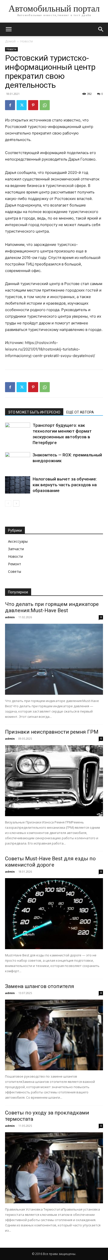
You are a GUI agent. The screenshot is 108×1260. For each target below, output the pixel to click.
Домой (10, 41)
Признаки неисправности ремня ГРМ (51, 732)
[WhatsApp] (45, 105)
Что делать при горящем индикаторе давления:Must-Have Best (52, 607)
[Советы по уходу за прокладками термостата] (54, 1167)
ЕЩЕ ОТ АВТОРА (80, 412)
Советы (14, 571)
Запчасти (16, 548)
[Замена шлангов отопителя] (54, 1035)
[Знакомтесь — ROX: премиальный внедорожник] (17, 460)
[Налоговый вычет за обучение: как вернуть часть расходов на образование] (17, 485)
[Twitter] (22, 105)
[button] (9, 29)
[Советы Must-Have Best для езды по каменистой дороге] (54, 913)
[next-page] (16, 503)
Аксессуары (18, 541)
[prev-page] (8, 503)
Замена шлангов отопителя (39, 986)
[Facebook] (10, 105)
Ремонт (14, 564)
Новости (26, 41)
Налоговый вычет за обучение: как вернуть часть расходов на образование (65, 484)
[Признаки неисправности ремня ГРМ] (54, 780)
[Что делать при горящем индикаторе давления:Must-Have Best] (54, 659)
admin (10, 617)
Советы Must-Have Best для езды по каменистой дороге (50, 862)
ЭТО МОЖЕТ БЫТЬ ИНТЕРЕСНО (34, 412)
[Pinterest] (33, 105)
